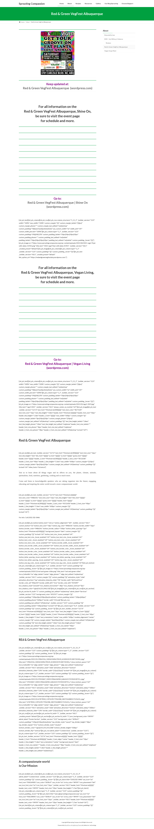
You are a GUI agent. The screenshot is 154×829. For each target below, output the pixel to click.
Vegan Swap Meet (110, 51)
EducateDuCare (109, 35)
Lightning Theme (77, 825)
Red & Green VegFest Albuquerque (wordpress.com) (57, 88)
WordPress (68, 825)
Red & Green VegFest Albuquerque (116, 47)
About (105, 31)
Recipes (108, 43)
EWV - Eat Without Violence (113, 39)
